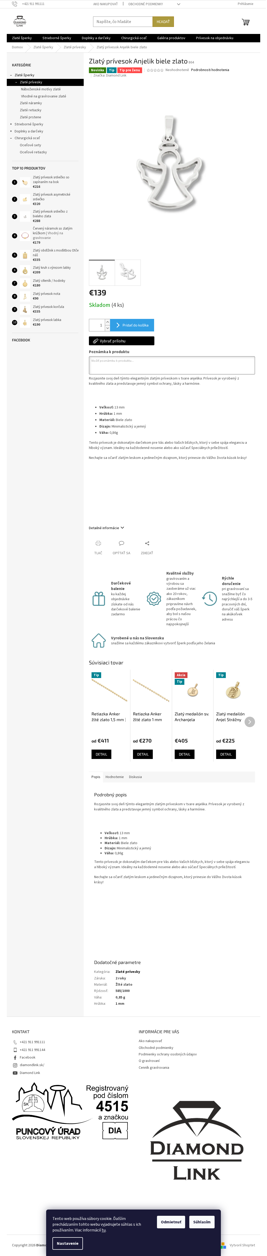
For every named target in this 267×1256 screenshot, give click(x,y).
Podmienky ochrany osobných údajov (168, 1054)
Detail (101, 754)
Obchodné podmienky (145, 4)
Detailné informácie (104, 528)
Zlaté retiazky (30, 110)
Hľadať (163, 21)
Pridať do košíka (136, 325)
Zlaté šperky (24, 75)
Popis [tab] (96, 777)
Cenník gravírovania (154, 1067)
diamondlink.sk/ (32, 1065)
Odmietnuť (171, 1222)
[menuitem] (22, 38)
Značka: (109, 75)
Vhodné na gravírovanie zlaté (43, 96)
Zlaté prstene (30, 117)
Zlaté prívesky (31, 82)
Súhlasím (202, 1222)
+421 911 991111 (32, 1042)
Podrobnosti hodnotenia (210, 70)
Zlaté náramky (31, 103)
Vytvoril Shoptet (242, 1245)
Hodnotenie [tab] (115, 777)
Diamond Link (30, 1073)
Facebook (27, 1057)
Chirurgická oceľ (27, 138)
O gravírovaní (149, 1061)
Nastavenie (67, 1243)
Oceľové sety (30, 145)
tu (104, 1230)
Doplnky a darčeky (29, 131)
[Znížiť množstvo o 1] (107, 328)
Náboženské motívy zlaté (41, 89)
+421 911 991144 (32, 1050)
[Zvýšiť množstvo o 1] (107, 322)
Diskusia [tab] (135, 777)
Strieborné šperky (29, 124)
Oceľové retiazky (33, 152)
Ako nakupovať (105, 4)
